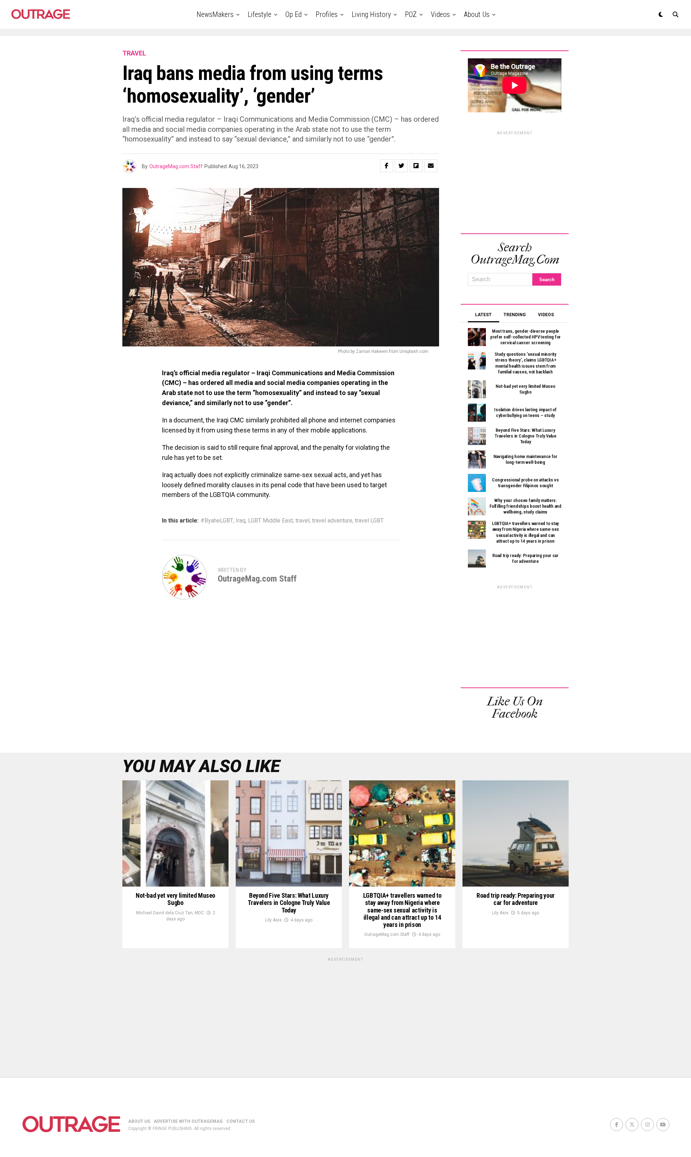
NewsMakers (215, 14)
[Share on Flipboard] (416, 165)
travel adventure (332, 521)
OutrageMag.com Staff (176, 166)
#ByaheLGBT (216, 521)
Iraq (240, 521)
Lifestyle (259, 14)
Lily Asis (273, 920)
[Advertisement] (515, 181)
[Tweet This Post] (401, 165)
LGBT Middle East (270, 521)
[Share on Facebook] (386, 165)
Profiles (327, 14)
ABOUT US (139, 1121)
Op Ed (293, 14)
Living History (371, 14)
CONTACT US (240, 1121)
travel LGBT (369, 521)
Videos (440, 14)
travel (302, 521)
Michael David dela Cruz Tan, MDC (170, 912)
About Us (476, 14)
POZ (411, 14)
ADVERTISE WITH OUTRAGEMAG (188, 1121)
